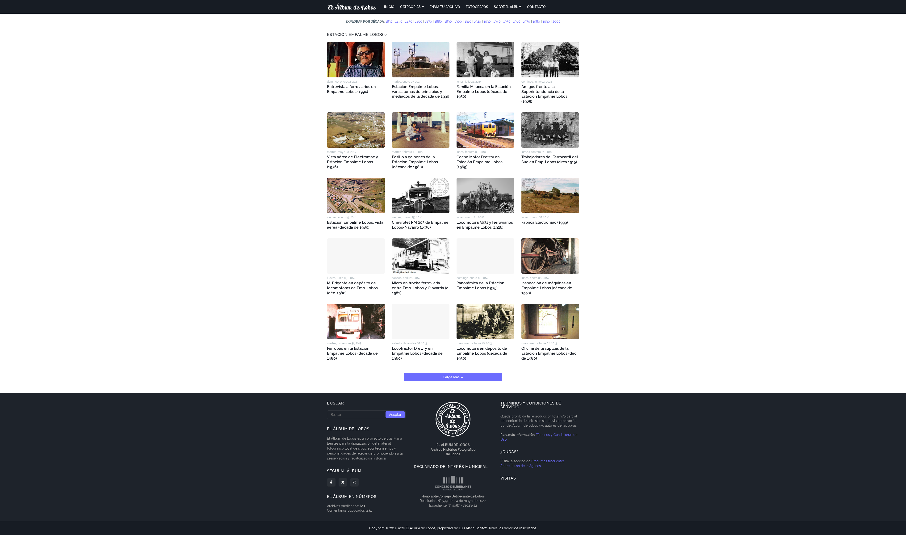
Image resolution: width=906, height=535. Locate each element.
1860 (418, 21)
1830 (389, 21)
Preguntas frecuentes (548, 461)
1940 (497, 21)
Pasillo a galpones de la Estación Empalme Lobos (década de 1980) (415, 162)
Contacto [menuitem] (536, 7)
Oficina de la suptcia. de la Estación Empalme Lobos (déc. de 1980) (549, 353)
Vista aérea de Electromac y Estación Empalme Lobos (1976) (352, 162)
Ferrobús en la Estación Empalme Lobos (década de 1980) (352, 353)
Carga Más (452, 377)
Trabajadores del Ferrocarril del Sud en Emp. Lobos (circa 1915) (549, 159)
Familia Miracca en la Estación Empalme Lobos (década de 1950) (484, 91)
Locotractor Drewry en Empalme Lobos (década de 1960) (417, 353)
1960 (516, 21)
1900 (458, 21)
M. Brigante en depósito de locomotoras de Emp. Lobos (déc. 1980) (352, 288)
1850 (408, 21)
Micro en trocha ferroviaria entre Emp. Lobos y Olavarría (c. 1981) (420, 288)
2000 (557, 21)
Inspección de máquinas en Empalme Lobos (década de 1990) (546, 288)
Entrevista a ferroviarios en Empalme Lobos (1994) (351, 89)
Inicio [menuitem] (389, 7)
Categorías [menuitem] (410, 7)
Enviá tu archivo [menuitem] (445, 7)
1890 (448, 21)
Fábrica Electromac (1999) (544, 222)
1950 (507, 21)
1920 (477, 21)
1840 (399, 21)
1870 (428, 21)
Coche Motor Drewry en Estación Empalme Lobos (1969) (480, 162)
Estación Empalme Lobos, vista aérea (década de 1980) (355, 225)
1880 (438, 21)
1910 (468, 21)
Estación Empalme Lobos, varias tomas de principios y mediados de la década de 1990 (420, 91)
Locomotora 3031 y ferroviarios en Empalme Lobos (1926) (485, 225)
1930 (487, 21)
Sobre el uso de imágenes (520, 466)
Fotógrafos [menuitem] (477, 7)
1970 (526, 21)
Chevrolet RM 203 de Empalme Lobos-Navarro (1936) (420, 225)
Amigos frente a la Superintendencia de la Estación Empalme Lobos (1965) (544, 94)
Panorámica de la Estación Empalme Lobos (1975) (480, 285)
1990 (546, 21)
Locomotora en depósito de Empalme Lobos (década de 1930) (482, 353)
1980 (536, 21)
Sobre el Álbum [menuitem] (507, 7)
